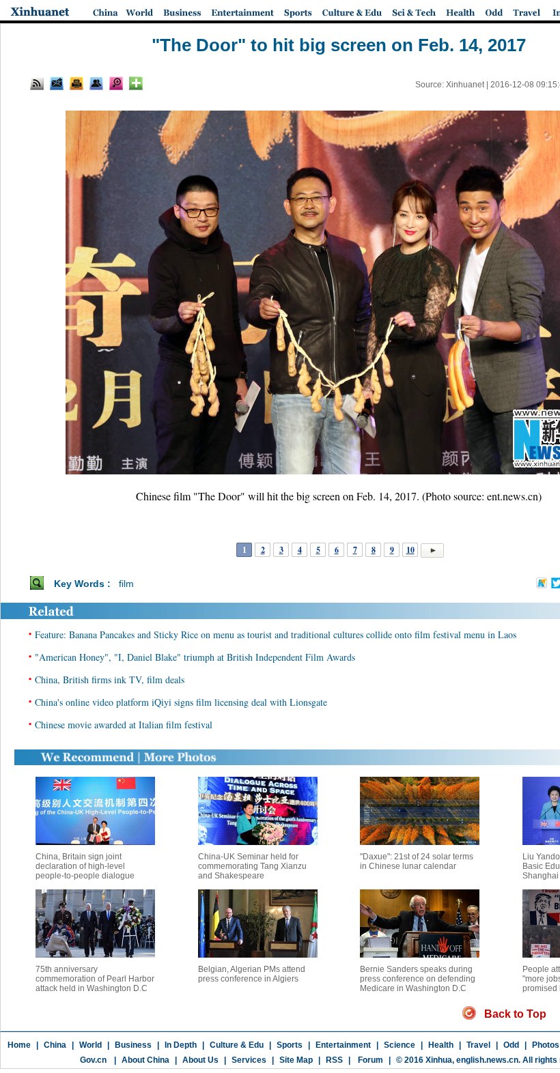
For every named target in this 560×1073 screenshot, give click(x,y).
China (55, 1045)
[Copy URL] (96, 83)
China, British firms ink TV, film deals (109, 679)
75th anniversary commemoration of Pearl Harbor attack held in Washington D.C (95, 978)
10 (410, 550)
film (126, 583)
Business (133, 1045)
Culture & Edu (237, 1045)
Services (249, 1060)
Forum (369, 1060)
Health (440, 1045)
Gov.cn (93, 1060)
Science (399, 1045)
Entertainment (343, 1045)
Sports (290, 1045)
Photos (545, 1045)
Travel (478, 1045)
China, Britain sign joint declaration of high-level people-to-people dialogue (85, 866)
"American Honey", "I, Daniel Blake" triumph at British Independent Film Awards (195, 656)
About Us (200, 1060)
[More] (136, 83)
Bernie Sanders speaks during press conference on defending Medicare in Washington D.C (417, 978)
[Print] (76, 83)
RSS (334, 1060)
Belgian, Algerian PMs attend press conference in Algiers (251, 974)
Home (19, 1045)
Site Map (296, 1060)
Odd (511, 1045)
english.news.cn (487, 1060)
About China (145, 1060)
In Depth (181, 1045)
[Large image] (116, 83)
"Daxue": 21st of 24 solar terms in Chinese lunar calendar (416, 861)
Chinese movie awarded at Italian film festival (123, 724)
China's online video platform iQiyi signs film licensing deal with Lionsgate (181, 702)
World (90, 1045)
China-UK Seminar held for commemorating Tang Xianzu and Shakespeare (252, 866)
